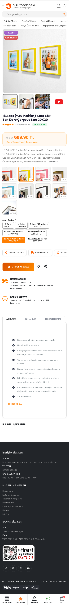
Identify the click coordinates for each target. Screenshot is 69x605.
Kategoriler (7, 602)
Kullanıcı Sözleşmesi (11, 495)
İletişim (5, 514)
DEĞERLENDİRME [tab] (53, 319)
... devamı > (52, 161)
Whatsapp (48, 602)
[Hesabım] (58, 5)
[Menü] (3, 6)
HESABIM (34, 602)
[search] (64, 14)
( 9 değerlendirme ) (22, 125)
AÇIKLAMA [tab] (11, 319)
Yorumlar (21, 602)
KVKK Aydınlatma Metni (12, 506)
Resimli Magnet (48, 21)
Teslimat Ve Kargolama (12, 499)
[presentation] (7, 61)
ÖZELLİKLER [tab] (30, 319)
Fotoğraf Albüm (29, 21)
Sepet (62, 600)
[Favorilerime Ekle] (38, 266)
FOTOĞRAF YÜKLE (19, 266)
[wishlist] (64, 5)
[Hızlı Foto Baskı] (17, 6)
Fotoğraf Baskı (10, 21)
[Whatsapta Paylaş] (46, 266)
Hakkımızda (7, 491)
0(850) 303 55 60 (9, 470)
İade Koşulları (8, 502)
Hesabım (6, 510)
